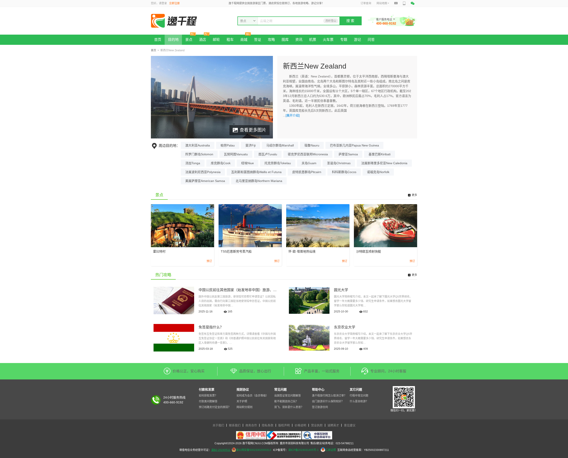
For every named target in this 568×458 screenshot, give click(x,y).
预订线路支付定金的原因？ (215, 407)
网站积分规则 (244, 407)
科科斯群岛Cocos (344, 172)
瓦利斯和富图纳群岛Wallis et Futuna (256, 172)
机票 (312, 39)
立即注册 (174, 3)
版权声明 (284, 425)
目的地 (173, 39)
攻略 (271, 39)
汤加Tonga (192, 163)
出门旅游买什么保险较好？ (328, 401)
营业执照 (317, 425)
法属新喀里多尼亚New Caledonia (384, 163)
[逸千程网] (184, 20)
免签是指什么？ (211, 327)
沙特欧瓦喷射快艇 (368, 251)
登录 (164, 3)
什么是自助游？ (359, 401)
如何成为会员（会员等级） (252, 395)
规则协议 (243, 389)
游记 (357, 39)
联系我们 (235, 425)
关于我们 (218, 425)
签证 (257, 39)
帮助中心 (318, 389)
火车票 (328, 39)
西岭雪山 (330, 20)
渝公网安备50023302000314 (253, 450)
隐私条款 (267, 425)
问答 (371, 39)
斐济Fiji (250, 145)
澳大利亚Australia (197, 145)
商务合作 (251, 425)
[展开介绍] (293, 115)
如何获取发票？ (208, 395)
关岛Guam (309, 163)
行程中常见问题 (359, 395)
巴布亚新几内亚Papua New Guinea (354, 145)
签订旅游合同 (320, 407)
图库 (285, 39)
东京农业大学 (344, 327)
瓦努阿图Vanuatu (236, 154)
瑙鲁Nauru (311, 145)
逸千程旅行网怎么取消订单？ (329, 395)
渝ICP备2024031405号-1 (303, 450)
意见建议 (349, 425)
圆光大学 (341, 290)
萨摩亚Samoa (348, 154)
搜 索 (350, 21)
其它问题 (356, 389)
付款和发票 (206, 389)
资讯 (298, 39)
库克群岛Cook (221, 163)
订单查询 (366, 3)
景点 (188, 39)
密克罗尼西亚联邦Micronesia (308, 154)
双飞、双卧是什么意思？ (289, 407)
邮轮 (216, 39)
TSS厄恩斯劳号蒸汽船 (236, 251)
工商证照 (330, 450)
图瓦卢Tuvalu (267, 154)
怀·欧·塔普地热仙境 (302, 251)
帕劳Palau (228, 145)
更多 (414, 195)
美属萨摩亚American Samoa (205, 181)
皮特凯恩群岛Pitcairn (306, 172)
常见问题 (280, 389)
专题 (343, 39)
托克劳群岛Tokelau (277, 163)
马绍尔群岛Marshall (280, 145)
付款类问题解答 (208, 401)
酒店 (202, 39)
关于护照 (242, 401)
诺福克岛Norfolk (378, 172)
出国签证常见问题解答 (287, 395)
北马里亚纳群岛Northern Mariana (259, 181)
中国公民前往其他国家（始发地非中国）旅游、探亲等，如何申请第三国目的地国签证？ (268, 290)
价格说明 (300, 425)
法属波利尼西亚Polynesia (203, 172)
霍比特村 (159, 251)
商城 (243, 39)
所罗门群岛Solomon (199, 154)
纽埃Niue (247, 163)
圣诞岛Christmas (339, 163)
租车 (230, 39)
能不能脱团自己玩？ (286, 401)
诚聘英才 (333, 425)
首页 (157, 39)
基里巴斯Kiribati (379, 154)
